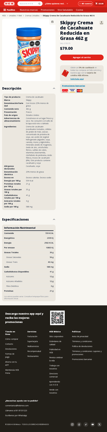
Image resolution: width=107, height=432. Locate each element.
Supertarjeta (32, 341)
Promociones (47, 10)
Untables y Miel (15, 16)
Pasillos (11, 9)
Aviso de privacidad (80, 336)
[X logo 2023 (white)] (99, 424)
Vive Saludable (65, 10)
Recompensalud (34, 351)
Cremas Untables (32, 16)
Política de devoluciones (82, 346)
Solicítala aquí (77, 79)
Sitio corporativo (56, 336)
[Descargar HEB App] (57, 318)
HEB (4, 16)
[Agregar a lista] (52, 22)
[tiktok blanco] (86, 424)
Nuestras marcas (29, 10)
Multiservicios (33, 346)
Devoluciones (11, 349)
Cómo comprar (11, 339)
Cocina (79, 10)
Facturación (32, 336)
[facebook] (79, 424)
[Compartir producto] (101, 23)
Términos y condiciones (82, 341)
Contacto (9, 344)
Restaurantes (33, 356)
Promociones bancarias (73, 86)
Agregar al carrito (82, 57)
